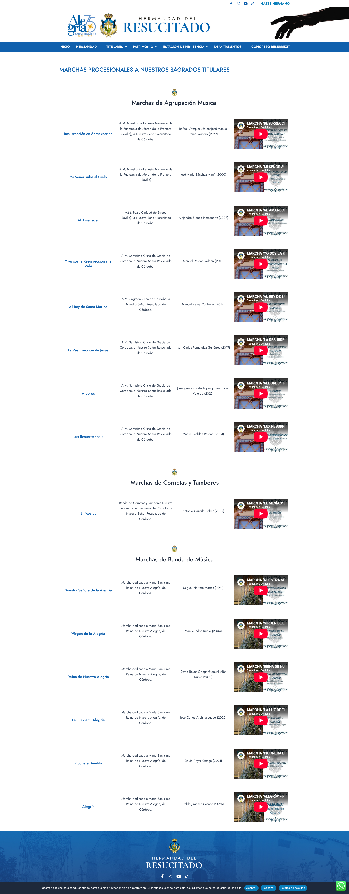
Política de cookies (293, 887)
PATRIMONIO (143, 46)
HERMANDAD (86, 46)
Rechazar (268, 887)
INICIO (64, 46)
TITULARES (114, 46)
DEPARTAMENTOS (228, 46)
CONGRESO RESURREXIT (270, 46)
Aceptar (251, 887)
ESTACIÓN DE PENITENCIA (183, 46)
